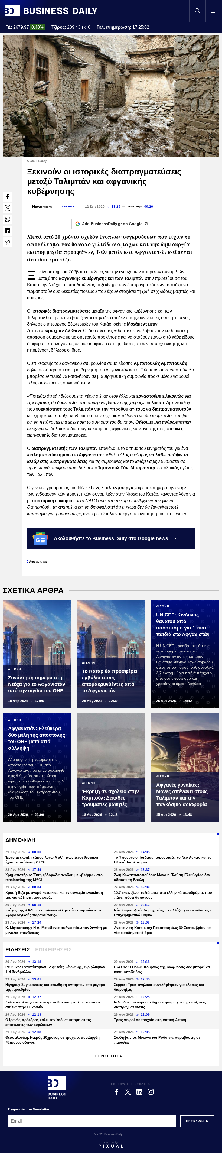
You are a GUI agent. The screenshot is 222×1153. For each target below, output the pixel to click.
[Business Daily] (51, 10)
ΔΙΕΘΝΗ (68, 206)
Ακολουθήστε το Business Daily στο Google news (111, 538)
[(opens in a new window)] (7, 197)
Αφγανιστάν (38, 562)
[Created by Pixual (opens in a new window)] (111, 1144)
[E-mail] (7, 242)
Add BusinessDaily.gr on (112, 224)
